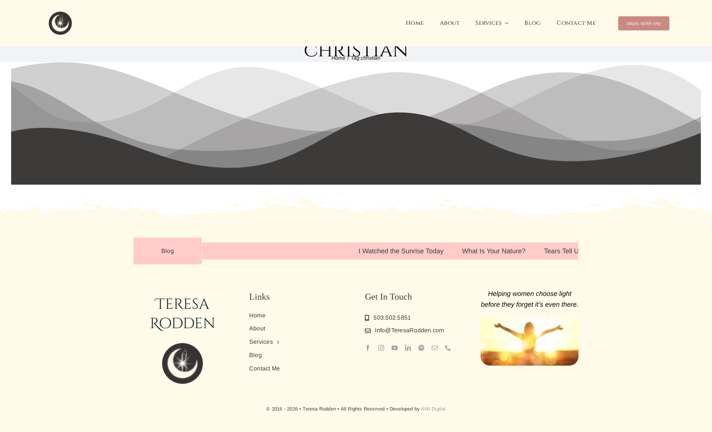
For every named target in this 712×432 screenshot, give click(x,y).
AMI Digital (433, 409)
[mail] (435, 348)
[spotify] (421, 348)
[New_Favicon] (60, 12)
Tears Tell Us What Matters (569, 251)
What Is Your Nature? (479, 251)
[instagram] (381, 348)
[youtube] (395, 348)
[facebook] (368, 348)
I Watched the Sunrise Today (386, 251)
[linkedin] (408, 348)
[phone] (448, 348)
